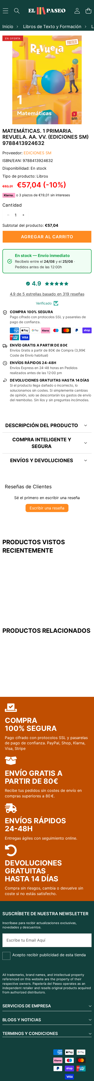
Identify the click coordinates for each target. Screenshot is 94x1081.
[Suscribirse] (82, 940)
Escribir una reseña (47, 508)
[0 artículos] (88, 11)
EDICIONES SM (37, 152)
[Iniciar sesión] (77, 11)
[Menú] (5, 11)
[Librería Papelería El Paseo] (47, 11)
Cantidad (12, 205)
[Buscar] (16, 11)
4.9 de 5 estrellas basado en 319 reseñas (47, 294)
